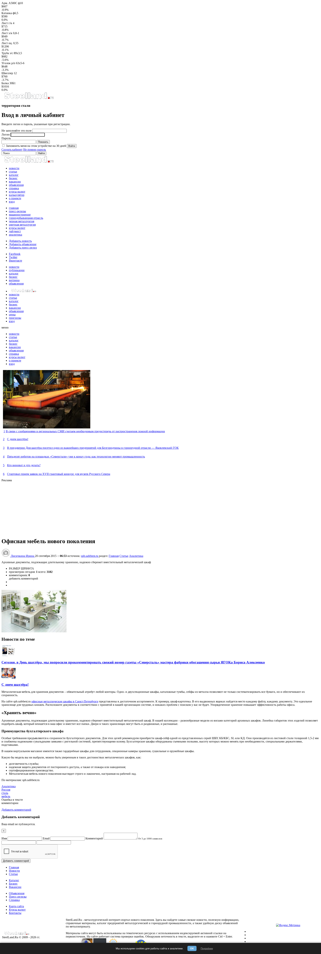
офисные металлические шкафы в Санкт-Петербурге (64, 701)
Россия (5, 789)
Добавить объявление (22, 244)
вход (12, 201)
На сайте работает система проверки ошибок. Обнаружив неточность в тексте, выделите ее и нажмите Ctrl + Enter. (160, 936)
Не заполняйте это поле (16, 130)
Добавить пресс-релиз (23, 247)
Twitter (13, 257)
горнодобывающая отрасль (26, 217)
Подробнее (207, 948)
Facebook (14, 253)
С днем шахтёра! (17, 439)
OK (192, 948)
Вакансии (15, 887)
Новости (14, 870)
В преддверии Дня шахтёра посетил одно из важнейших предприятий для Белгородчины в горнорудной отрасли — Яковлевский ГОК (93, 447)
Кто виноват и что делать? (23, 465)
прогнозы (15, 317)
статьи (13, 171)
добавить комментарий (23, 578)
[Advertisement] (112, 508)
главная (14, 207)
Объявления (16, 893)
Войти (71, 146)
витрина (14, 280)
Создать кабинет (11, 149)
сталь (4, 793)
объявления (16, 184)
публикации (17, 270)
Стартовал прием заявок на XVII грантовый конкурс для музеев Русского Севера (58, 474)
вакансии (15, 181)
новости (14, 168)
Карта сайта (16, 906)
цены (12, 314)
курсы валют (17, 191)
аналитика (15, 234)
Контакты (15, 913)
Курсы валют (17, 909)
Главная (114, 555)
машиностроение (20, 214)
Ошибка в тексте (12, 799)
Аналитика (136, 555)
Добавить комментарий (16, 860)
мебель (5, 796)
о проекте (15, 198)
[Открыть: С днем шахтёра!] (8, 677)
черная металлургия (21, 221)
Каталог (14, 880)
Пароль (6, 138)
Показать (43, 142)
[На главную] (28, 98)
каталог (14, 174)
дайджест (15, 231)
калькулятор (16, 195)
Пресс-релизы (18, 896)
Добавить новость (20, 240)
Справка (14, 900)
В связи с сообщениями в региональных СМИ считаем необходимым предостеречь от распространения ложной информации (85, 431)
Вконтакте (15, 260)
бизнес (13, 178)
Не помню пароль (34, 149)
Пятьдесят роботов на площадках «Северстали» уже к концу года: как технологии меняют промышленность (76, 456)
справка (14, 188)
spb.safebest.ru (90, 555)
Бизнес (13, 883)
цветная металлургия (22, 224)
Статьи (123, 555)
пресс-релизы (17, 211)
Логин (5, 134)
